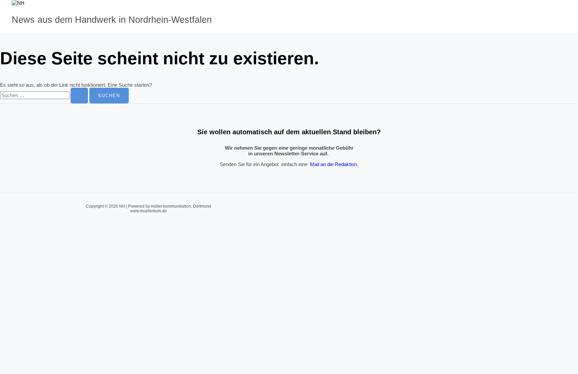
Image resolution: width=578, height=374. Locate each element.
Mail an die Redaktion (333, 164)
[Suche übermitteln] (79, 95)
